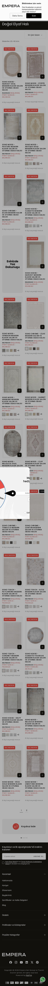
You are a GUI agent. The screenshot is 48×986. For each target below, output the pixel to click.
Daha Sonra (17, 16)
